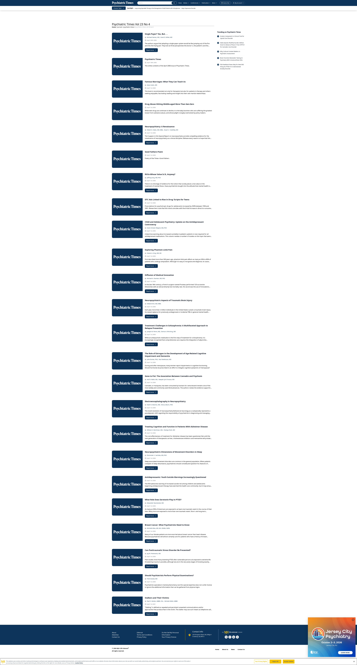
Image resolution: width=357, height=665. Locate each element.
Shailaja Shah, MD (169, 430)
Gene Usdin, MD (152, 85)
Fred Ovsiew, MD (152, 579)
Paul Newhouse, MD (165, 359)
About (114, 633)
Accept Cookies (288, 661)
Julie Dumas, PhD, (152, 359)
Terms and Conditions (144, 635)
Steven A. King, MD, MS (154, 253)
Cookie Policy (79, 663)
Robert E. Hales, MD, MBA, (155, 130)
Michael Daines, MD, (153, 37)
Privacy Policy (141, 637)
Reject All (275, 661)
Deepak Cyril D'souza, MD (166, 379)
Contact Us (116, 637)
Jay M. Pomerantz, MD (154, 553)
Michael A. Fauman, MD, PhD (156, 278)
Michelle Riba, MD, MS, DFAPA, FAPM (158, 528)
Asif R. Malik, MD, (152, 379)
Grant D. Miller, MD (166, 37)
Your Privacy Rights (261, 661)
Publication (205, 3)
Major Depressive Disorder (189, 8)
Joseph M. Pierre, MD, (153, 331)
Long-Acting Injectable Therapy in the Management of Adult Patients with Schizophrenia (157, 8)
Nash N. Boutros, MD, (153, 405)
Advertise (115, 635)
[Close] (354, 661)
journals (119, 27)
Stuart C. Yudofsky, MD (171, 130)
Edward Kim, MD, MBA (154, 304)
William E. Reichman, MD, (155, 430)
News (180, 3)
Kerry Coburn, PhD (167, 405)
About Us (225, 649)
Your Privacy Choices (169, 637)
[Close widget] (353, 619)
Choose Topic (117, 8)
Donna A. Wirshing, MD (168, 331)
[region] (178, 661)
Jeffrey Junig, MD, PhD (154, 178)
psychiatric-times (128, 27)
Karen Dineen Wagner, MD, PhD (157, 228)
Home (114, 27)
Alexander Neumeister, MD (155, 503)
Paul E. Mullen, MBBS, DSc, (155, 601)
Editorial (140, 633)
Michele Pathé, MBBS (171, 601)
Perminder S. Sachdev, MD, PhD (157, 455)
